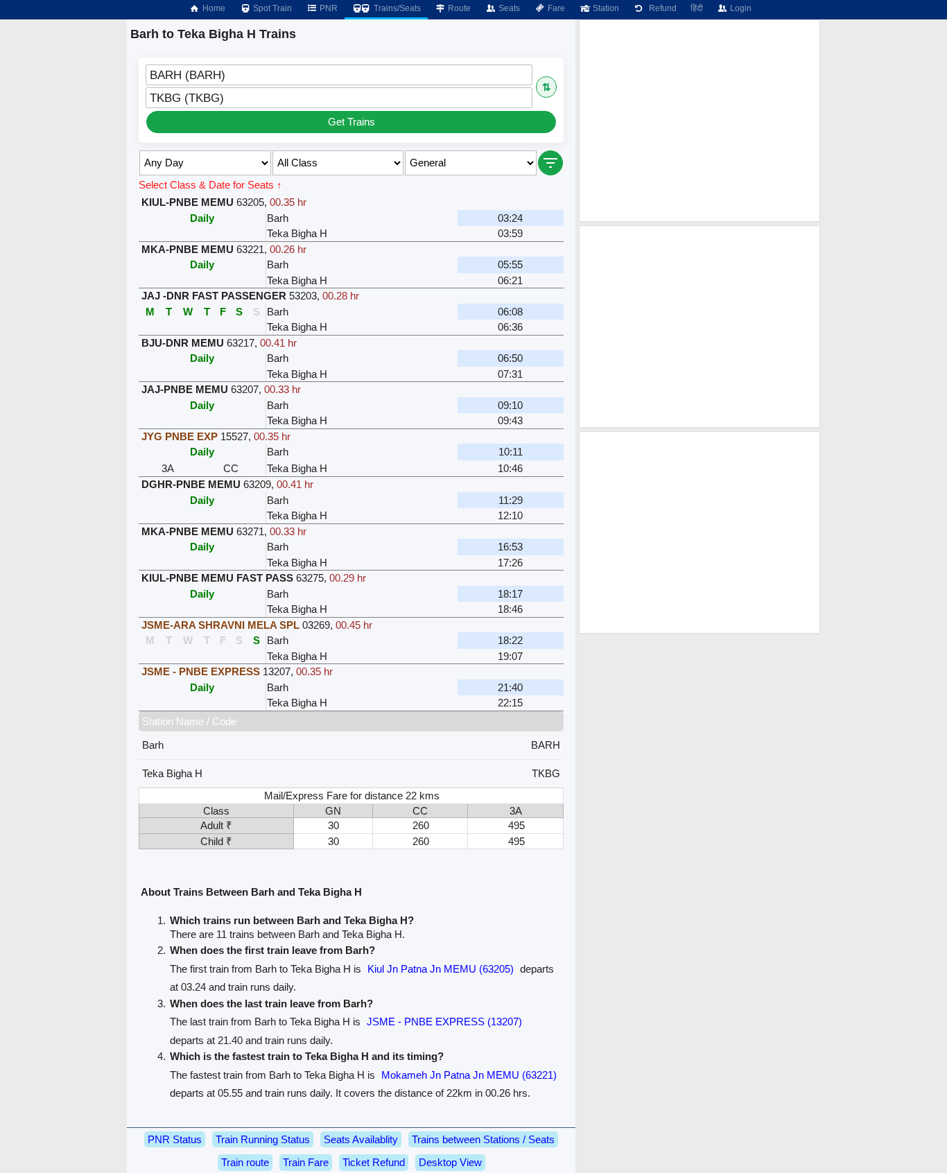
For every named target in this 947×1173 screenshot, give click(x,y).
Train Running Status (263, 1139)
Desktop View (450, 1162)
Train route (245, 1162)
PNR (328, 8)
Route (458, 8)
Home (212, 8)
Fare (555, 8)
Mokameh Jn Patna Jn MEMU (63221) (469, 1075)
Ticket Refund (373, 1162)
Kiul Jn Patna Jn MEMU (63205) (440, 969)
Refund (661, 8)
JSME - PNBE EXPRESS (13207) (444, 1021)
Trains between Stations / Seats (483, 1139)
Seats (508, 8)
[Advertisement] (699, 121)
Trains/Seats (396, 8)
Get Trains (351, 122)
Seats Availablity (361, 1139)
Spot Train (271, 8)
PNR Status (175, 1139)
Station (605, 8)
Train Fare (306, 1162)
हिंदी (696, 8)
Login (739, 8)
